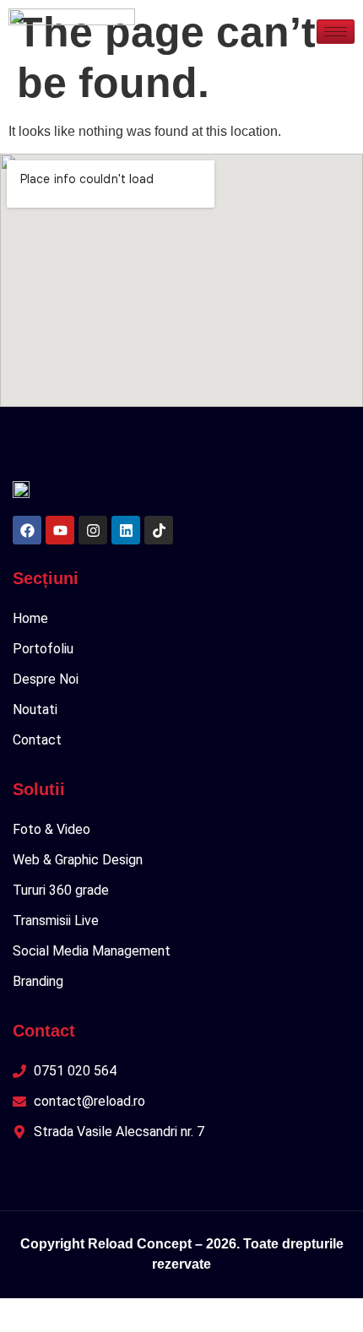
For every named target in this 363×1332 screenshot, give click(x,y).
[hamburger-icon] (336, 31)
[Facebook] (27, 530)
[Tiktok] (158, 530)
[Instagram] (93, 530)
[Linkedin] (125, 530)
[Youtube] (60, 530)
